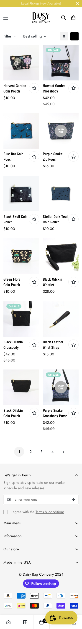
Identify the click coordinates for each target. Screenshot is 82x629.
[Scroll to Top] (73, 604)
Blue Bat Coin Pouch (13, 157)
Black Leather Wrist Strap (53, 345)
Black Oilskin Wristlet (52, 282)
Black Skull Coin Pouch (15, 219)
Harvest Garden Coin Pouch (14, 88)
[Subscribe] (73, 499)
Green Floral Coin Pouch (12, 282)
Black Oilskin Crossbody (13, 345)
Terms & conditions (50, 511)
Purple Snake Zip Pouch (53, 157)
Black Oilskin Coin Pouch (13, 413)
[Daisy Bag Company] (41, 17)
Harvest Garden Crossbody (54, 88)
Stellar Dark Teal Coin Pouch (55, 219)
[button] (73, 17)
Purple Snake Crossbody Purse (55, 413)
